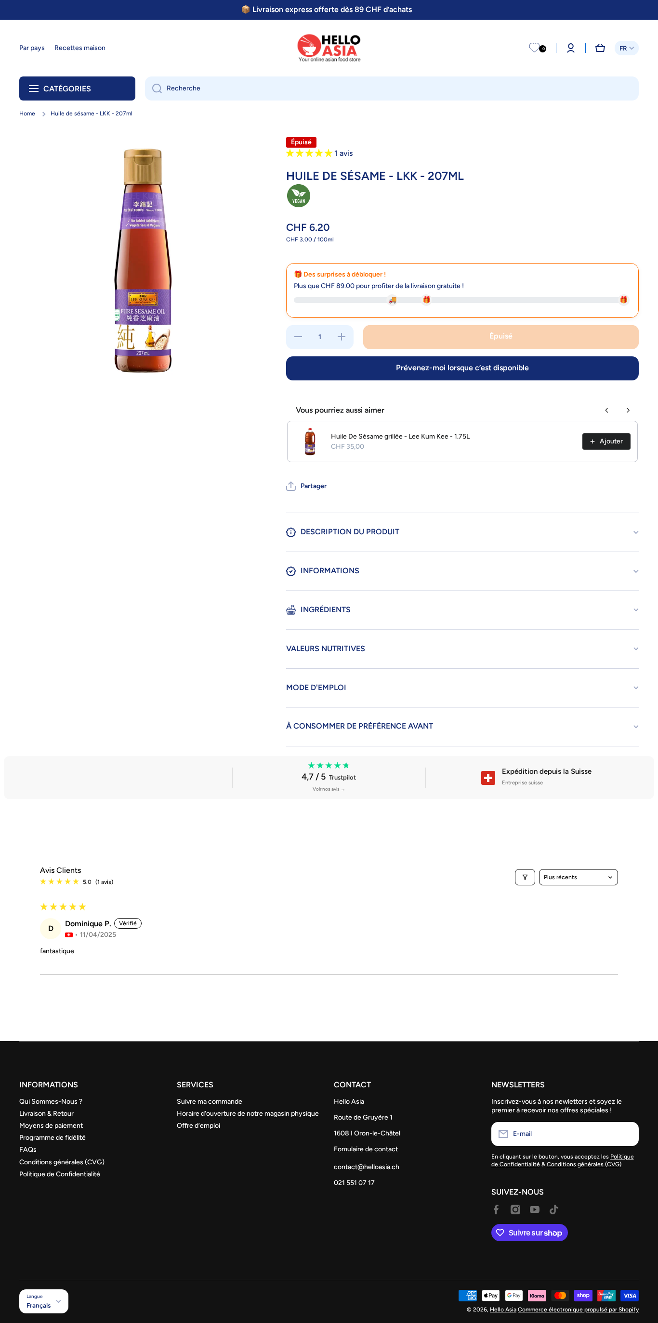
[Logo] (329, 48)
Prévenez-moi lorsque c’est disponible (462, 367)
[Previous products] (607, 410)
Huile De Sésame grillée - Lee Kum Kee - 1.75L (400, 436)
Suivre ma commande (209, 1101)
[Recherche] (153, 88)
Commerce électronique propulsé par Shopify (578, 1309)
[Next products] (628, 410)
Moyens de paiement (51, 1125)
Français (38, 1305)
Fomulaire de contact (366, 1149)
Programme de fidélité (52, 1138)
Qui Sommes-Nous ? (50, 1101)
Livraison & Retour (46, 1113)
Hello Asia (503, 1309)
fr (623, 48)
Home (27, 113)
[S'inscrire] (627, 1134)
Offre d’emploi (198, 1125)
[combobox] (392, 88)
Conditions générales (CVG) (62, 1162)
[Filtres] (525, 877)
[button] (600, 48)
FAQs (28, 1150)
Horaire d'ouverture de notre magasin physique (248, 1113)
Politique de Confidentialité (59, 1174)
